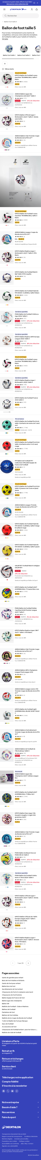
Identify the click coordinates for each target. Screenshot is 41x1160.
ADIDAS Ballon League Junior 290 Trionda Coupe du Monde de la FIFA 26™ (27, 691)
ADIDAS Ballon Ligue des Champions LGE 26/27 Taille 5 (25, 95)
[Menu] (4, 9)
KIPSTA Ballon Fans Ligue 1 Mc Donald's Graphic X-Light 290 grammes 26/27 (25, 815)
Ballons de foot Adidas (10, 1015)
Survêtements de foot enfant (12, 989)
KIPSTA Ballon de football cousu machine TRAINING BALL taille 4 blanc (26, 215)
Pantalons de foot (8, 1012)
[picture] (7, 79)
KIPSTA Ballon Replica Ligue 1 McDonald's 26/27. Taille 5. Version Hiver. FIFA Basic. (27, 939)
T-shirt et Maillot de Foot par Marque (15, 1021)
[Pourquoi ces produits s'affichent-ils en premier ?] (3, 69)
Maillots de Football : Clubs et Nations (15, 1006)
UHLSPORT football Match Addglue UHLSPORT (27, 566)
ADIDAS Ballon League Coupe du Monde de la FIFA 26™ (26, 233)
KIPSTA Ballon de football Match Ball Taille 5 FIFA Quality (26, 273)
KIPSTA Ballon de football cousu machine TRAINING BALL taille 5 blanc (26, 77)
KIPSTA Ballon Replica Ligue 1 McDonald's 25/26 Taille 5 (25, 381)
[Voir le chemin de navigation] (3, 22)
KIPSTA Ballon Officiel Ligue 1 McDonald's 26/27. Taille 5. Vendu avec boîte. (26, 898)
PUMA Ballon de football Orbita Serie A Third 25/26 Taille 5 (26, 876)
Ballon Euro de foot (8, 986)
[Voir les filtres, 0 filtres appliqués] (5, 63)
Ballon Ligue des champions (12, 1001)
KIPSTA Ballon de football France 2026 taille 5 (26, 399)
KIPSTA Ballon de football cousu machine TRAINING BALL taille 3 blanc (26, 361)
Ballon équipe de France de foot (13, 998)
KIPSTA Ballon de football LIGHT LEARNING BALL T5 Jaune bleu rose (27, 588)
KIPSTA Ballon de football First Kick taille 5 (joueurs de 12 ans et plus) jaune (27, 488)
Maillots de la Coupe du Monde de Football (17, 1018)
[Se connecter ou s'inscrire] (31, 9)
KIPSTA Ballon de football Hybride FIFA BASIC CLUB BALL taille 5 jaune (27, 546)
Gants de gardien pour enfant (12, 977)
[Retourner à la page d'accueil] (18, 9)
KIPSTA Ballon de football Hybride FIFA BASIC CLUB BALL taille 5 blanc (27, 292)
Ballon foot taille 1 (9, 55)
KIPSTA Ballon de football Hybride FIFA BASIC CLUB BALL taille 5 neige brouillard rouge (27, 526)
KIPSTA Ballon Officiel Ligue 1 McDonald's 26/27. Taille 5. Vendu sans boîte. (26, 117)
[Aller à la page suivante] (28, 963)
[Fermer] (37, 2)
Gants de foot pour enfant (11, 983)
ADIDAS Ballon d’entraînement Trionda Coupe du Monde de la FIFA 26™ (27, 732)
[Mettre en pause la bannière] (34, 2)
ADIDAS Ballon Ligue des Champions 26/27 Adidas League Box (26, 776)
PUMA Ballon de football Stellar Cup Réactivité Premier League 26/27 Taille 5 (26, 610)
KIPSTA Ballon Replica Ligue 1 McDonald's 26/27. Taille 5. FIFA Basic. (26, 253)
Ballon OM (5, 1003)
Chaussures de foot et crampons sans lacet (17, 992)
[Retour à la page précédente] (12, 963)
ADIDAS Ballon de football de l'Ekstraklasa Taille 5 (25, 750)
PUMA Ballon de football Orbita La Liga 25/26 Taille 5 (27, 315)
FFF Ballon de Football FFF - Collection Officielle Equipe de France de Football (26, 463)
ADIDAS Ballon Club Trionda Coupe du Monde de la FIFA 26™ (27, 137)
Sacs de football (8, 1024)
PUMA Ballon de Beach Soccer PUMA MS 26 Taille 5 (25, 854)
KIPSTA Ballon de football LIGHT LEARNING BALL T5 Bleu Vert (26, 793)
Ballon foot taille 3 (24, 55)
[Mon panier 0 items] (36, 9)
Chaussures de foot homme (12, 995)
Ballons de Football (8, 1009)
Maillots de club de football (11, 1032)
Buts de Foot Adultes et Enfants (13, 980)
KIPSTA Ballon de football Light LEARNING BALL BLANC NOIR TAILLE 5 (27, 711)
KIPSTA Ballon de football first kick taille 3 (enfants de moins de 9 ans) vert (27, 423)
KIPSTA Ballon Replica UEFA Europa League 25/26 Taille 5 (27, 338)
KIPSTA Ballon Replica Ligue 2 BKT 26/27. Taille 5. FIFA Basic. (27, 631)
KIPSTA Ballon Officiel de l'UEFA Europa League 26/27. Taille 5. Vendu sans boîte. (26, 918)
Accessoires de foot (9, 1027)
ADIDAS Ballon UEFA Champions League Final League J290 (26, 671)
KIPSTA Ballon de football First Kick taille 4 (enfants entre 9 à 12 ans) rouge (27, 444)
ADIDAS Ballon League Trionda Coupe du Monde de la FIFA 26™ (26, 506)
